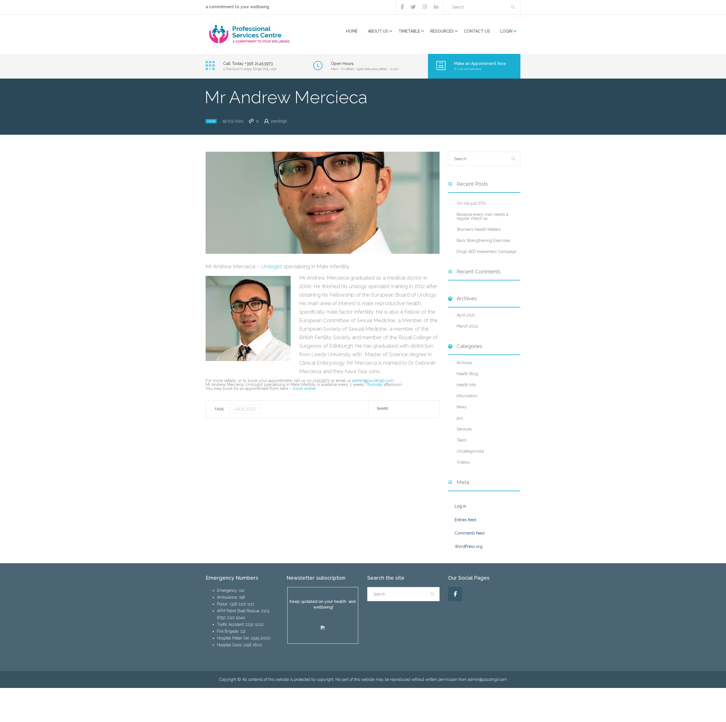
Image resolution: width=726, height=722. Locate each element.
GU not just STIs (471, 203)
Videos (463, 462)
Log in (460, 506)
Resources (442, 31)
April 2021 (466, 315)
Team (211, 121)
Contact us (477, 31)
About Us (378, 31)
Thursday (374, 384)
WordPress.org (468, 546)
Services (464, 429)
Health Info (466, 385)
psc (460, 418)
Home (352, 31)
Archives (464, 362)
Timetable (409, 31)
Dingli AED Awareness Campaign (487, 251)
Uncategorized (470, 451)
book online (304, 388)
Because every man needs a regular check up (482, 216)
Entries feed (465, 520)
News (462, 407)
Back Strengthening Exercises (483, 240)
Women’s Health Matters (479, 229)
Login (506, 31)
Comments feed (469, 533)
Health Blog (467, 373)
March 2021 (467, 326)
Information (467, 396)
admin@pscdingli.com (373, 380)
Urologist (272, 266)
